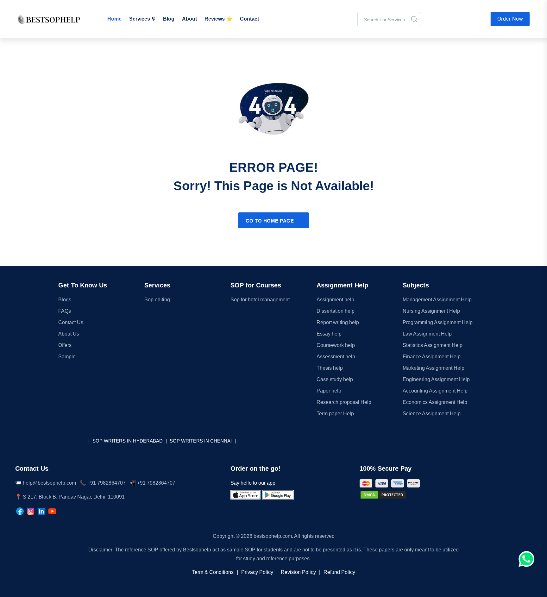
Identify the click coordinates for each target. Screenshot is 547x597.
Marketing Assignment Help (433, 368)
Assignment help (335, 299)
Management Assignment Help (437, 299)
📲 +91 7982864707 (152, 483)
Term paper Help (335, 413)
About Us (68, 333)
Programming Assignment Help (438, 322)
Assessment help (336, 356)
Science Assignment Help (432, 413)
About (189, 19)
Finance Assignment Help (432, 356)
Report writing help (338, 322)
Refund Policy (339, 572)
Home (114, 19)
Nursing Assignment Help (431, 311)
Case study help (335, 379)
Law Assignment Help (427, 333)
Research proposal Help (344, 402)
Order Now (510, 19)
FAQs (64, 311)
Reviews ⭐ (218, 19)
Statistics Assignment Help (432, 345)
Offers (65, 345)
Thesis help (330, 368)
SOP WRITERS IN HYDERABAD (127, 440)
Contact (249, 19)
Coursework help (336, 345)
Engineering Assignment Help (436, 379)
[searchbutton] (414, 19)
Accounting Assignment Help (435, 390)
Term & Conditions (213, 572)
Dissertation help (336, 311)
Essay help (329, 333)
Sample (67, 356)
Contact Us (70, 322)
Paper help (329, 390)
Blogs (64, 299)
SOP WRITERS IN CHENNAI (201, 440)
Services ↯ (142, 19)
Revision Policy (298, 572)
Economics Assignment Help (435, 402)
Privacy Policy (257, 572)
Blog (168, 19)
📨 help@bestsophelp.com (45, 483)
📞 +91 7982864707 (103, 483)
